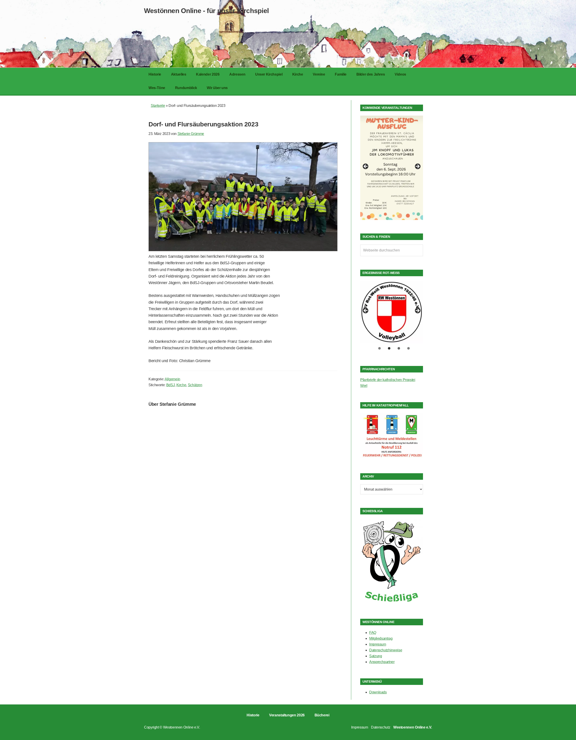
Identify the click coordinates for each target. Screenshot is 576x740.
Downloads (378, 692)
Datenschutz (380, 727)
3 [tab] (399, 348)
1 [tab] (379, 348)
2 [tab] (389, 348)
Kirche (181, 385)
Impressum (377, 644)
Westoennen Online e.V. (181, 727)
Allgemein (172, 379)
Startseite (158, 106)
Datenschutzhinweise (385, 650)
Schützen (195, 385)
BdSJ (170, 385)
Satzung (375, 656)
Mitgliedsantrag (381, 638)
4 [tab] (408, 348)
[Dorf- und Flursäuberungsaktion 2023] (243, 250)
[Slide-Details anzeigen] (391, 168)
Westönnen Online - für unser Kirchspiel (206, 10)
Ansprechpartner (382, 662)
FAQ (372, 633)
